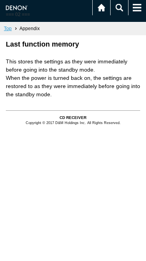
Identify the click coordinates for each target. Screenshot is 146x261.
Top (8, 28)
